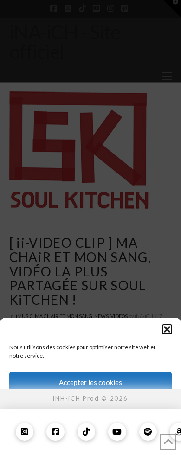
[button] (167, 329)
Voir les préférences (91, 433)
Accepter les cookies (90, 382)
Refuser (90, 408)
